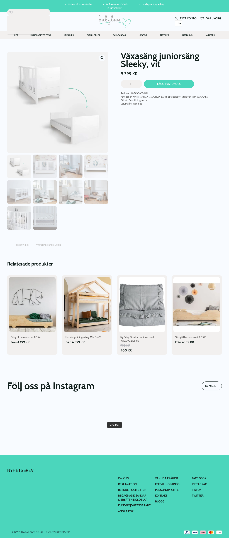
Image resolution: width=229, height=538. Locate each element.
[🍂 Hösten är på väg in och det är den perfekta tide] (204, 409)
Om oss (123, 478)
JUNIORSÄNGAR (141, 96)
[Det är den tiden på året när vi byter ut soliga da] (96, 409)
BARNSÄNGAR (119, 35)
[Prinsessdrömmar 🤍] (24, 409)
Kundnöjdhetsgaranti (134, 505)
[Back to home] (115, 21)
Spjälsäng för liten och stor (182, 96)
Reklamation (127, 484)
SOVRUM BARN (158, 96)
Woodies (137, 103)
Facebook (199, 478)
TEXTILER (164, 35)
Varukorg (213, 18)
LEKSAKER (69, 35)
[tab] (9, 243)
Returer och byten (132, 490)
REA (16, 35)
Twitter (198, 495)
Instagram (199, 484)
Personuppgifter (167, 490)
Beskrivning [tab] (22, 245)
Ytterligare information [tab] (48, 245)
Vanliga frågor (166, 478)
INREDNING (187, 35)
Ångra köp (125, 511)
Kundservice (115, 8)
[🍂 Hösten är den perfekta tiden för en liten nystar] (169, 409)
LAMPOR (143, 35)
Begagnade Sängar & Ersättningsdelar (132, 497)
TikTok (196, 490)
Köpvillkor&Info (167, 484)
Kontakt (161, 495)
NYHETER (210, 35)
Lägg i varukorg (169, 84)
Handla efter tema (40, 35)
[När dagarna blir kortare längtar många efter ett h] (132, 409)
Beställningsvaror (138, 100)
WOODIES (202, 96)
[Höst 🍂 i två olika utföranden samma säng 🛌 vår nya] (60, 409)
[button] (102, 58)
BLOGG (159, 501)
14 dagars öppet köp (153, 4)
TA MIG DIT (212, 386)
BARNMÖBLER (93, 35)
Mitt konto (188, 18)
